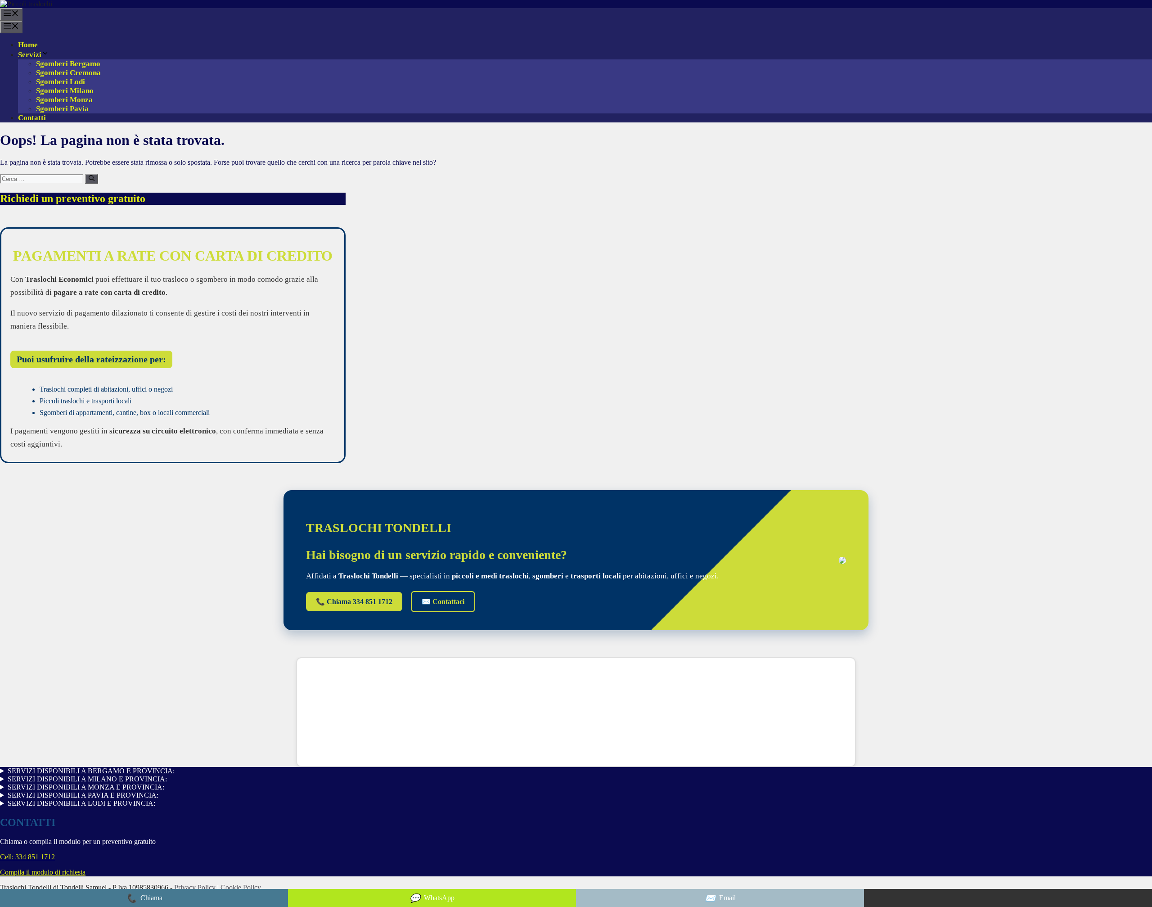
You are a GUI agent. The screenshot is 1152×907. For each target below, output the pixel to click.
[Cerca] (91, 179)
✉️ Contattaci (443, 601)
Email (720, 898)
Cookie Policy (240, 887)
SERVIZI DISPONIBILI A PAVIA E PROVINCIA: (83, 795)
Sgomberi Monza (64, 99)
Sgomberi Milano (65, 90)
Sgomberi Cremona (68, 72)
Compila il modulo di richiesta (43, 872)
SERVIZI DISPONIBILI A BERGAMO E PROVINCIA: (91, 771)
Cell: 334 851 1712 (27, 857)
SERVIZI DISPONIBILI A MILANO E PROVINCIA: (87, 779)
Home (28, 45)
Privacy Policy (195, 887)
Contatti (32, 117)
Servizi (29, 54)
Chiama (144, 898)
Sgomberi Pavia (62, 108)
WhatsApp (432, 898)
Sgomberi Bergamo (68, 63)
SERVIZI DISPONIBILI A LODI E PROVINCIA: (81, 803)
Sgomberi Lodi (60, 81)
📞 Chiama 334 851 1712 (354, 601)
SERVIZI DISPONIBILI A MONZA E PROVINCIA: (86, 787)
